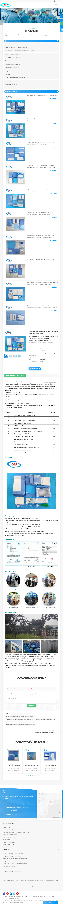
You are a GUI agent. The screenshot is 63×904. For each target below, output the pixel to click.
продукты (20, 896)
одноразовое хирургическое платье (12, 856)
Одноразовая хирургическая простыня (13, 871)
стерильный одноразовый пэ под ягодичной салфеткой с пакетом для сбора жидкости (13, 765)
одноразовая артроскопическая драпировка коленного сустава (19, 861)
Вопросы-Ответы (49, 896)
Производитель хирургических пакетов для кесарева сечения (20, 724)
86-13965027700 (10, 804)
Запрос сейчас (34, 368)
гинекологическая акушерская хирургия (16, 47)
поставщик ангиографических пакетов (13, 853)
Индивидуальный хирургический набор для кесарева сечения (20, 716)
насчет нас (12, 896)
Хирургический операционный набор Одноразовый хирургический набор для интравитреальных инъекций (42, 306)
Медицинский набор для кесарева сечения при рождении (19, 719)
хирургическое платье (11, 71)
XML (7, 902)
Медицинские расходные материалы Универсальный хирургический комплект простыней (41, 143)
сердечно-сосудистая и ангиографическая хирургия (20, 50)
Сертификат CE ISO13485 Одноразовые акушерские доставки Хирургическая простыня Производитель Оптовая (41, 166)
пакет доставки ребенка (9, 866)
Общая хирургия (10, 44)
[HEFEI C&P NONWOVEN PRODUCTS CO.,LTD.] (6, 5)
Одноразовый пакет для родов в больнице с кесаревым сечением (42, 119)
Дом (6, 35)
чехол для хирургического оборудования (16, 77)
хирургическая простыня (12, 87)
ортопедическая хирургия (12, 57)
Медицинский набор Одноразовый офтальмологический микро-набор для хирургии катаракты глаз (42, 283)
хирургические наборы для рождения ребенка (15, 863)
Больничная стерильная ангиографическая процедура (42, 95)
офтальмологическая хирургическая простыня (15, 858)
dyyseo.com (51, 900)
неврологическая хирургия (12, 64)
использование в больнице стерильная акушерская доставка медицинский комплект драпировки (49, 765)
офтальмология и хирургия (12, 54)
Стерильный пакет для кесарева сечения (20, 713)
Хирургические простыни (28, 384)
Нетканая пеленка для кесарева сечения (45, 719)
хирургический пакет (11, 84)
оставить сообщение (51, 903)
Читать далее (53, 98)
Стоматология (9, 60)
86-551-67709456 (15, 802)
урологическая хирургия (12, 67)
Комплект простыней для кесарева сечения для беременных (20, 721)
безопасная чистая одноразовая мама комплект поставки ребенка (31, 765)
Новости (27, 896)
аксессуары (8, 81)
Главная (5, 896)
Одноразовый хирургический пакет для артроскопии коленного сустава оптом (41, 189)
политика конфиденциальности (16, 902)
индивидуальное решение (10, 898)
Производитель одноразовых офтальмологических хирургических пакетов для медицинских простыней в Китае (41, 260)
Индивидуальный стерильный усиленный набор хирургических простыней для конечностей (40, 213)
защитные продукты (10, 74)
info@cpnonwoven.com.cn (23, 807)
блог (21, 898)
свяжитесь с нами (37, 896)
